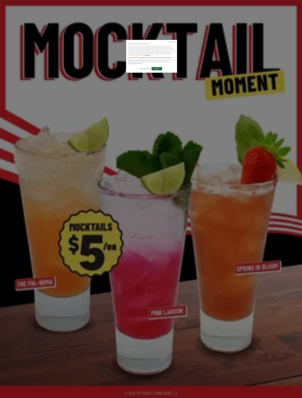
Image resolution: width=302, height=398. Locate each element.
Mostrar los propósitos (145, 68)
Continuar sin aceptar (171, 41)
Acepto (156, 68)
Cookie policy (147, 55)
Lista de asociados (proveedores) (135, 63)
